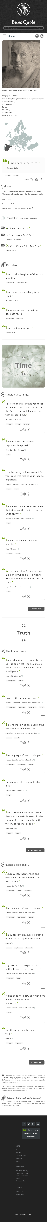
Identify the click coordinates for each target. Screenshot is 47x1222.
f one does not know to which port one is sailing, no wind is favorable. (25, 999)
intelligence (11, 680)
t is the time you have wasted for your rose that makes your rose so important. (24, 476)
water (27, 424)
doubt (9, 738)
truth (17, 175)
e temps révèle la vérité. (18, 235)
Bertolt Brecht (10, 828)
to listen (19, 1043)
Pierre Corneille (10, 450)
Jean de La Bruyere (12, 518)
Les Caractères (26, 518)
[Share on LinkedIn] (29, 429)
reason (10, 833)
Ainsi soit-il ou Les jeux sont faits (26, 733)
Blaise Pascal (10, 332)
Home (18, 1150)
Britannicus (19, 318)
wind (9, 1012)
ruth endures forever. (18, 327)
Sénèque (8, 240)
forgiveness (11, 707)
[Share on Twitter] (28, 1124)
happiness (11, 890)
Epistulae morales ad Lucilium (22, 760)
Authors (19, 1158)
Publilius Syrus (10, 790)
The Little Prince (30, 484)
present (10, 424)
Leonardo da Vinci (11, 300)
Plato (7, 549)
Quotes (12, 35)
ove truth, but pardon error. (21, 698)
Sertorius (21, 450)
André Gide (9, 733)
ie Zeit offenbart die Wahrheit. (22, 246)
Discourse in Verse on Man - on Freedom (26, 703)
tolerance (33, 707)
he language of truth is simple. (23, 755)
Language (11, 764)
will (19, 978)
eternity (10, 553)
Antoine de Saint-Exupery (14, 484)
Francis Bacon (10, 282)
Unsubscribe (20, 1181)
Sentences (20, 790)
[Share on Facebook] (21, 429)
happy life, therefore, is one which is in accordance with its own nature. (22, 877)
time (9, 175)
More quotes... (37, 1062)
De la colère (17, 240)
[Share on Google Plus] (33, 1124)
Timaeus (13, 549)
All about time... (36, 609)
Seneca (10, 168)
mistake (22, 707)
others (9, 1043)
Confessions (24, 587)
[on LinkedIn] (41, 180)
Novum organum (22, 282)
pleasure (19, 948)
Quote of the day (22, 1170)
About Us (19, 1191)
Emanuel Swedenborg (13, 676)
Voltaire (8, 703)
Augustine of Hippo (12, 587)
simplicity (22, 764)
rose (9, 489)
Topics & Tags (21, 1155)
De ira (16, 168)
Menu (18, 1161)
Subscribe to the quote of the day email (31, 1133)
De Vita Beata (17, 886)
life (20, 890)
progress (10, 978)
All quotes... (35, 850)
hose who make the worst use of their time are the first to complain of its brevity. (24, 510)
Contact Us (20, 1194)
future (9, 948)
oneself (28, 890)
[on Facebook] (31, 180)
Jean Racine (9, 318)
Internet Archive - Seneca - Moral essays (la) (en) (16, 208)
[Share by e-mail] (36, 180)
